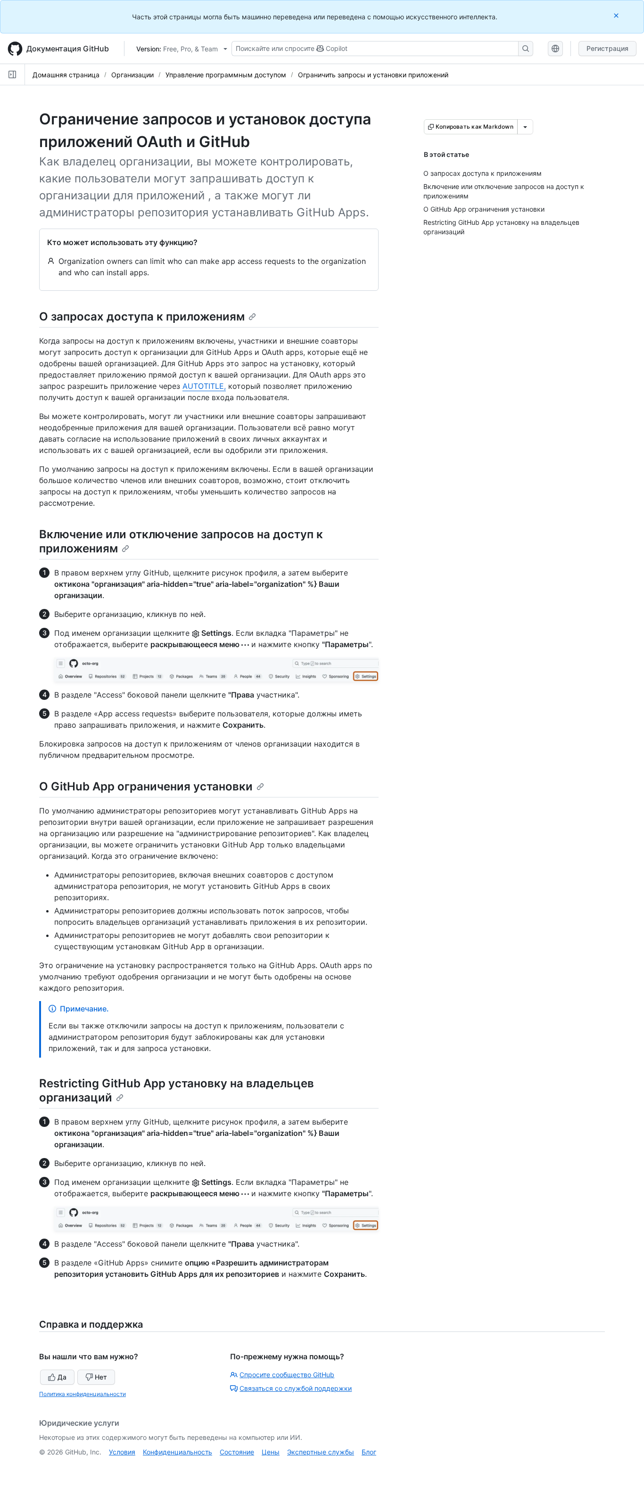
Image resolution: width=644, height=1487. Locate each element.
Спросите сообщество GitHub (286, 1375)
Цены (271, 1452)
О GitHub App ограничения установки (146, 786)
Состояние (237, 1452)
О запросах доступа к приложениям (142, 316)
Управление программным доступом (225, 75)
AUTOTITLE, (204, 386)
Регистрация (607, 48)
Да (62, 1377)
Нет (101, 1377)
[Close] (617, 15)
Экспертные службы (320, 1452)
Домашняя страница (66, 75)
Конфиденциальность (177, 1452)
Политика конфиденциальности (82, 1393)
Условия (122, 1452)
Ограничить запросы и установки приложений (373, 75)
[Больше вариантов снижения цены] (525, 126)
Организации (132, 75)
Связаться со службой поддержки (295, 1388)
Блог (369, 1452)
